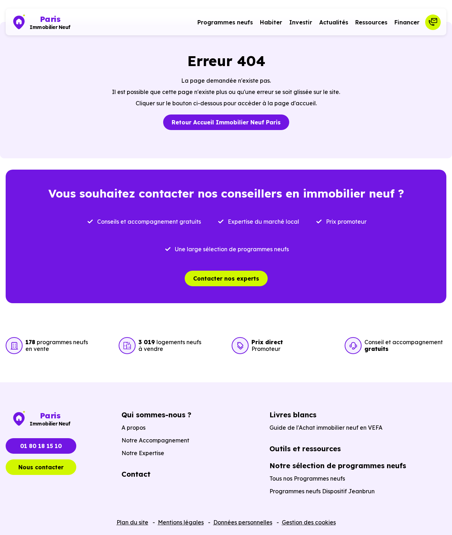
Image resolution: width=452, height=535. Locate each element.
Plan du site (132, 522)
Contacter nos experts (226, 278)
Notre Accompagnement (155, 440)
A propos (133, 427)
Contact (135, 474)
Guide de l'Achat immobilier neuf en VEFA (325, 427)
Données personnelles (242, 522)
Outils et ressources (305, 448)
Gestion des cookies (309, 522)
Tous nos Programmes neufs (307, 478)
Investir (300, 22)
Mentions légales (181, 522)
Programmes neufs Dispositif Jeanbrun (322, 491)
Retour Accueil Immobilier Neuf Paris (226, 122)
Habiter (271, 22)
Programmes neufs (225, 22)
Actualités (333, 22)
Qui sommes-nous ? (156, 414)
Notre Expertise (142, 453)
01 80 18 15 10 (41, 445)
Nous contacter (41, 467)
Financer (407, 22)
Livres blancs (292, 414)
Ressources (371, 22)
